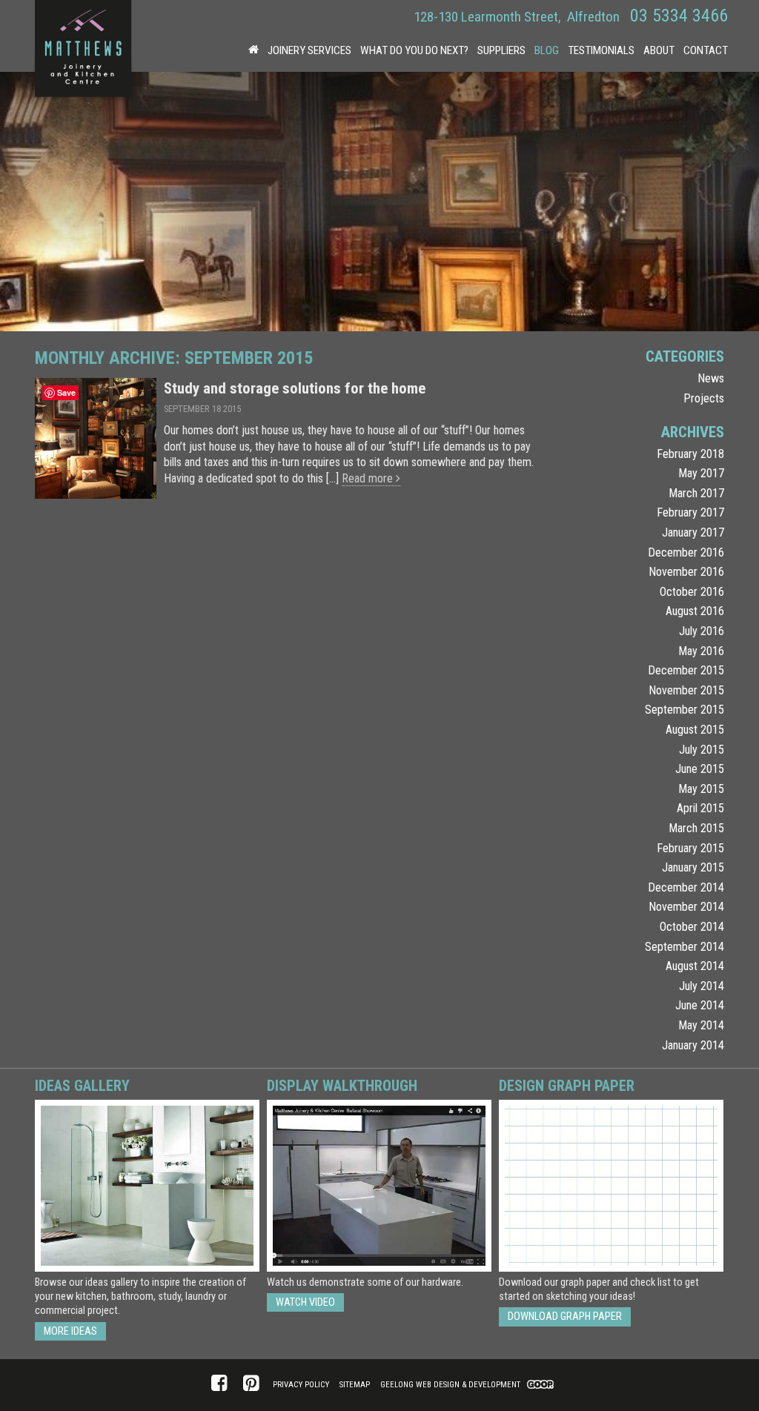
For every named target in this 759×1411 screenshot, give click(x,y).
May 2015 (701, 789)
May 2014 (701, 1025)
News (710, 378)
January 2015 (693, 867)
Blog (546, 50)
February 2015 (690, 848)
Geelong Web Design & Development (450, 1385)
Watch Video (305, 1302)
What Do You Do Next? (414, 50)
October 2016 (692, 592)
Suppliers (501, 50)
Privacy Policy (301, 1385)
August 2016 (695, 611)
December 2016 (686, 552)
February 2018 (690, 454)
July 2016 (701, 631)
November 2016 (686, 572)
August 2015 (695, 730)
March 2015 (696, 828)
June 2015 (699, 769)
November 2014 (686, 907)
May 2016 (701, 651)
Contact (705, 50)
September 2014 (684, 947)
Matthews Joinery (83, 52)
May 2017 (701, 473)
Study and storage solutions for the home (294, 388)
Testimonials (601, 50)
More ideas (70, 1331)
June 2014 (699, 1005)
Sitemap (354, 1385)
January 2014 (693, 1045)
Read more (369, 478)
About (659, 50)
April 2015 (700, 808)
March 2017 (696, 493)
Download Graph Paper (565, 1316)
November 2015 (686, 690)
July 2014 (701, 986)
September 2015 (684, 710)
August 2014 (695, 966)
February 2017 (690, 512)
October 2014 (692, 927)
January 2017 (693, 532)
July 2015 (701, 750)
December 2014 (686, 887)
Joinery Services (309, 50)
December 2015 (686, 670)
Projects (703, 398)
